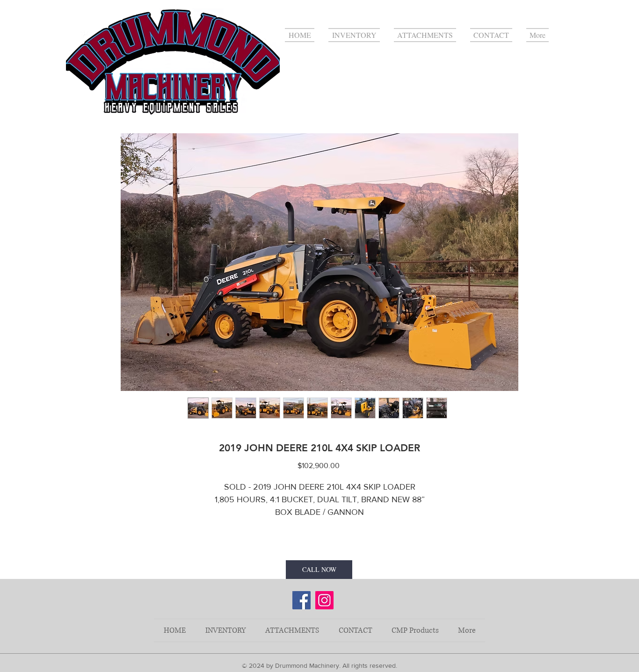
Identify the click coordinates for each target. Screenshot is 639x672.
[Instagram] (324, 600)
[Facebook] (301, 600)
